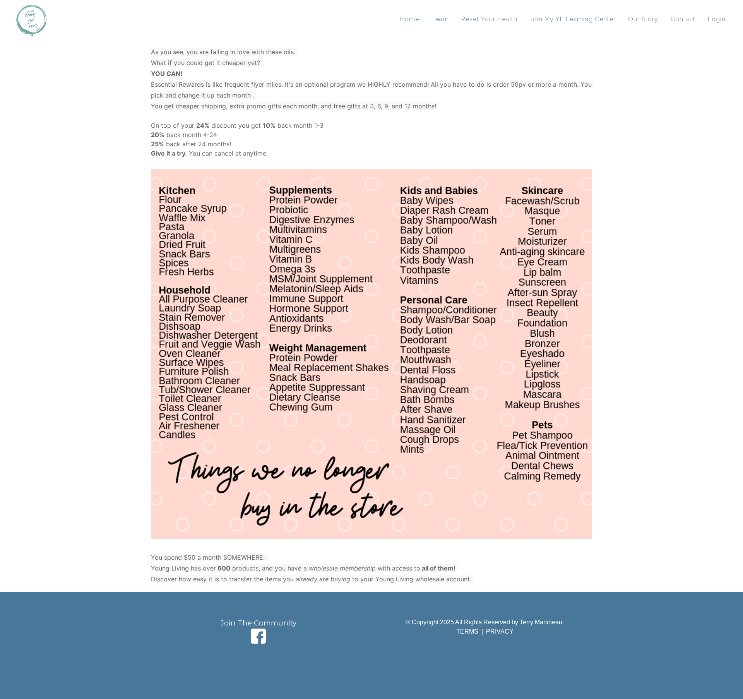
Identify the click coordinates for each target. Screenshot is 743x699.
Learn (440, 19)
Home (409, 19)
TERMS (468, 631)
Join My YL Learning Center (573, 19)
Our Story (643, 19)
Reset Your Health (489, 19)
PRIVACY (500, 631)
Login (717, 19)
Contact (683, 19)
